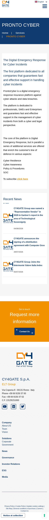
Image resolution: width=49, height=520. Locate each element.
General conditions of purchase (24, 509)
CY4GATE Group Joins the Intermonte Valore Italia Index (28, 263)
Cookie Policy (20, 506)
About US (6, 426)
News (4, 451)
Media (5, 477)
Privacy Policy (10, 506)
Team (4, 429)
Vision (5, 432)
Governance (8, 457)
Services (20, 33)
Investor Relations (11, 464)
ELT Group (9, 384)
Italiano (39, 11)
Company (7, 422)
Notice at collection (13, 515)
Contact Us (24, 331)
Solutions (6, 438)
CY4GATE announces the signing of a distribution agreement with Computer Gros (29, 241)
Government (7, 445)
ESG (4, 470)
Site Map (9, 509)
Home (5, 33)
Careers (39, 509)
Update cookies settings (35, 506)
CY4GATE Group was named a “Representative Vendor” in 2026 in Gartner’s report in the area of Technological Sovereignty (29, 215)
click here (22, 179)
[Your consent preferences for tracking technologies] (44, 515)
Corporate (6, 441)
